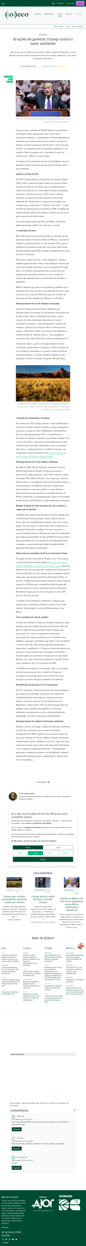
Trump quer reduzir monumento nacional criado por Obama (14, 899)
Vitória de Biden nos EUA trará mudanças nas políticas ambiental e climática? (71, 904)
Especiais (69, 14)
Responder (16, 1129)
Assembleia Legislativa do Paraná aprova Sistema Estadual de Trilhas (75, 958)
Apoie (80, 3)
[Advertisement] (43, 1032)
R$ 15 (20, 853)
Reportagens (49, 14)
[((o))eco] (17, 15)
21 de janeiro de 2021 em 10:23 (22, 1119)
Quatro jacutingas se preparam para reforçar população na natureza (31, 984)
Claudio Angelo (36, 922)
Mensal (28, 847)
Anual (58, 847)
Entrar (5, 1243)
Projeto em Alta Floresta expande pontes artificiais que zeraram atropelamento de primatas (31, 960)
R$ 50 (50, 853)
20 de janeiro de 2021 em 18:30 (22, 1160)
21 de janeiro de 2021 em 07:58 (22, 1141)
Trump (10, 82)
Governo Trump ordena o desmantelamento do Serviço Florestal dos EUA (11, 982)
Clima (67, 26)
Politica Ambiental (77, 26)
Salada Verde (59, 15)
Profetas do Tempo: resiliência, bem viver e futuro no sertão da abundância (32, 997)
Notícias (38, 14)
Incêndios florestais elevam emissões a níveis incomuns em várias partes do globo (10, 958)
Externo (4, 953)
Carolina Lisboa (72, 927)
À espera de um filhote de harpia (75, 980)
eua (11, 79)
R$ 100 (65, 853)
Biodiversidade (58, 26)
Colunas (79, 14)
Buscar (61, 3)
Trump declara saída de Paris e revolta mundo (43, 899)
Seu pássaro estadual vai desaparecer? (10, 993)
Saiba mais (5, 1227)
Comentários (41, 781)
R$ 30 (35, 853)
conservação (9, 76)
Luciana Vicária (49, 922)
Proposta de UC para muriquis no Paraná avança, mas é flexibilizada (74, 970)
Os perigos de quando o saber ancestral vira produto (54, 987)
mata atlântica (71, 948)
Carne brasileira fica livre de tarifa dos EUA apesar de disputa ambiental (10, 970)
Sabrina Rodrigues (14, 920)
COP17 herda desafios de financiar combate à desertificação (32, 973)
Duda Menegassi (28, 66)
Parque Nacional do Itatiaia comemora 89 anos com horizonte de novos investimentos (75, 991)
